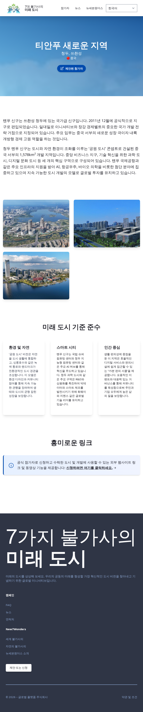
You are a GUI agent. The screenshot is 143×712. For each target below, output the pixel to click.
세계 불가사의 (14, 639)
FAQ (8, 605)
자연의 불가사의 (16, 646)
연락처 (10, 619)
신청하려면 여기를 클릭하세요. (89, 467)
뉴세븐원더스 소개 (17, 653)
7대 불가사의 (34, 8)
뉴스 (8, 612)
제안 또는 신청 (19, 667)
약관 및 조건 (129, 697)
